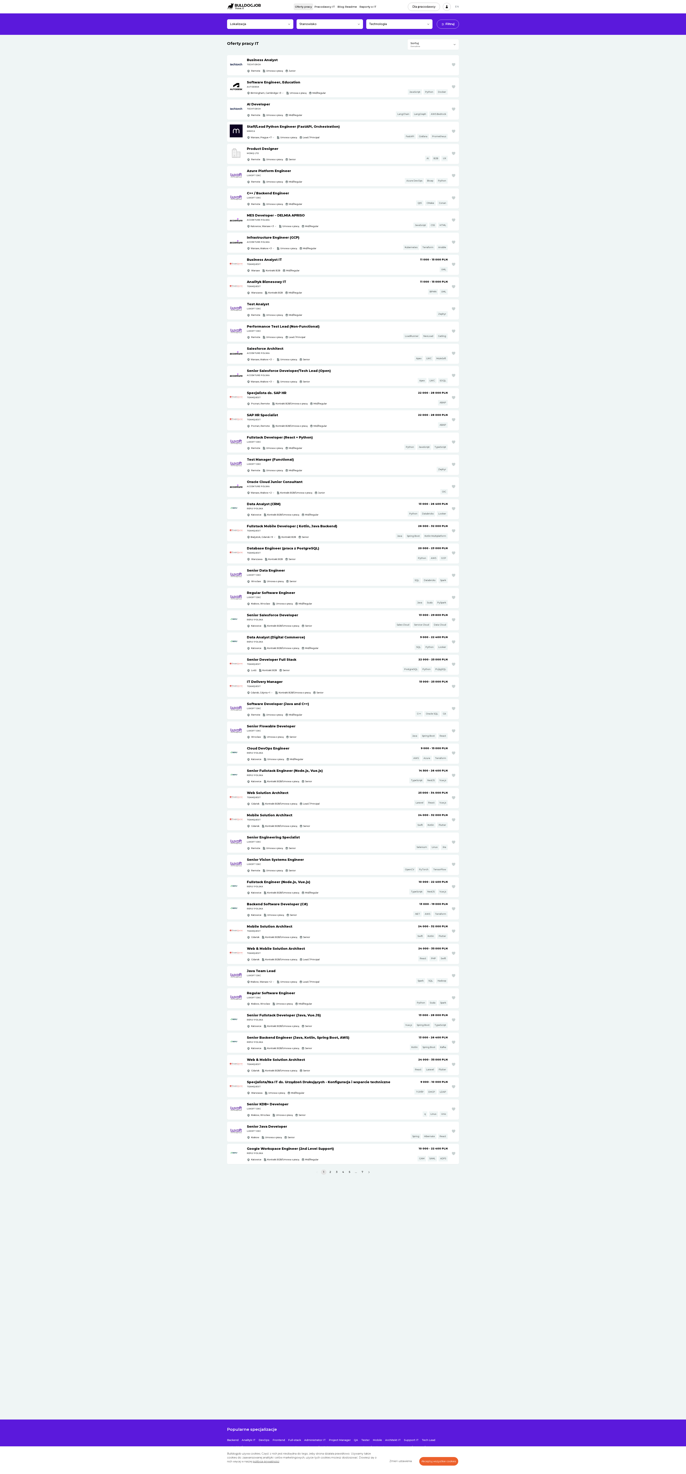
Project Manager (340, 1440)
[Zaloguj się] (447, 7)
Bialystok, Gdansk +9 (262, 537)
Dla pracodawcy (424, 6)
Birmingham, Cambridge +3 (266, 93)
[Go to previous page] (317, 1172)
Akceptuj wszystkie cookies (438, 1461)
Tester (365, 1440)
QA (356, 1440)
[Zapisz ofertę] (453, 64)
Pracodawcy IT (324, 6)
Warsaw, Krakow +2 (261, 492)
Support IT (411, 1440)
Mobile (377, 1440)
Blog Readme (347, 6)
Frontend (279, 1440)
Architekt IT (393, 1440)
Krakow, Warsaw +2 (261, 981)
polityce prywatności (266, 1461)
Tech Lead (428, 1440)
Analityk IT (248, 1440)
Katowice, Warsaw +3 (262, 226)
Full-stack (294, 1440)
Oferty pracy (303, 6)
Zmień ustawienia (400, 1461)
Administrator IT (315, 1440)
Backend (232, 1440)
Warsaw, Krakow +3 (261, 248)
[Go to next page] (369, 1172)
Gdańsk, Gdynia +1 (260, 692)
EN (457, 6)
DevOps (264, 1440)
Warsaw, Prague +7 (261, 137)
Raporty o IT (367, 6)
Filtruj (450, 24)
